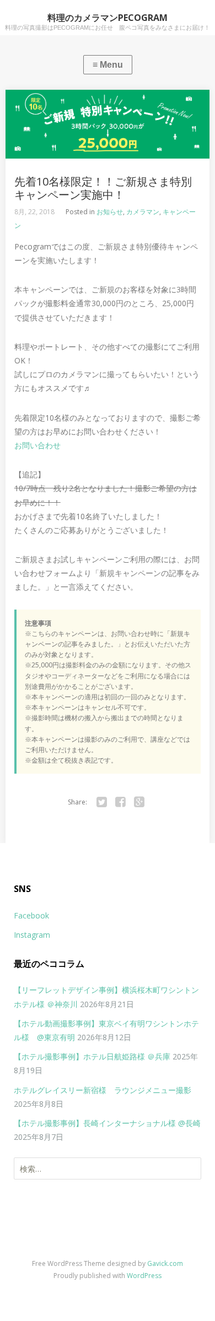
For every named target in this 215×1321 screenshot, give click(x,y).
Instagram (32, 934)
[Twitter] (101, 802)
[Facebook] (120, 802)
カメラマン (142, 211)
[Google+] (139, 802)
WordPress (144, 1275)
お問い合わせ (37, 445)
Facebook (31, 915)
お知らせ (109, 211)
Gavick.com (165, 1263)
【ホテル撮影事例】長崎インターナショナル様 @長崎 (107, 1123)
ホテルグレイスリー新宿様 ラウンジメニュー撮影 (102, 1090)
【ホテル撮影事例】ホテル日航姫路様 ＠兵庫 (92, 1056)
